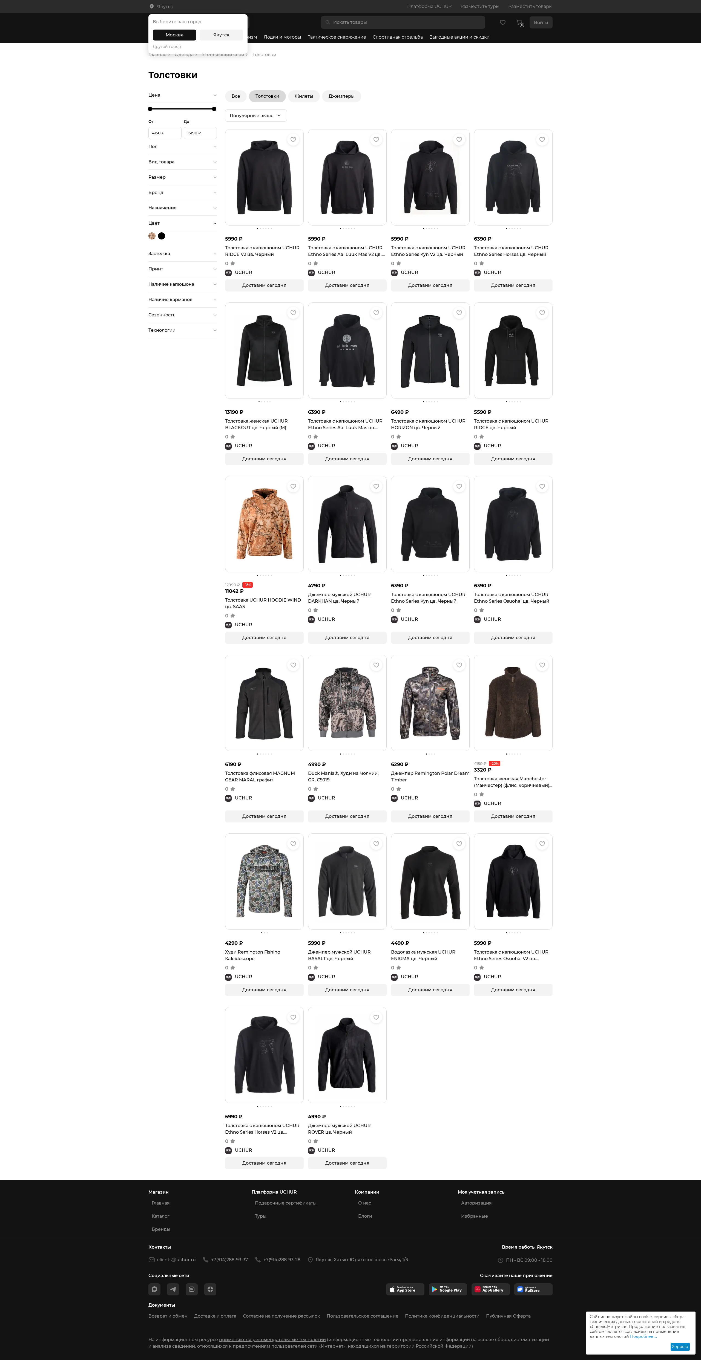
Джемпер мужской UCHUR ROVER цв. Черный (339, 1129)
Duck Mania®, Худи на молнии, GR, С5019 (343, 776)
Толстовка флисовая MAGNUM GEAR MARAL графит (260, 776)
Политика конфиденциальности (442, 1316)
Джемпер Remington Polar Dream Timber (430, 776)
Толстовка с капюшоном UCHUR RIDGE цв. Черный (511, 424)
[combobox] (407, 22)
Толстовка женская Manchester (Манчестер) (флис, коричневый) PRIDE (511, 782)
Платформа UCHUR (429, 6)
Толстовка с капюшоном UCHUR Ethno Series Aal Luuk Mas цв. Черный (345, 424)
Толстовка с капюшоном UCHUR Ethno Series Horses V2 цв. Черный (262, 1129)
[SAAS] (152, 236)
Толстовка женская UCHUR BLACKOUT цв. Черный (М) (256, 424)
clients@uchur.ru (176, 1259)
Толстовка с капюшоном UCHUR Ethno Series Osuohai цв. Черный (511, 598)
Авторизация (476, 1203)
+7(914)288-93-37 (229, 1259)
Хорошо (680, 1346)
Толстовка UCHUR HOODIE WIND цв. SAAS (263, 603)
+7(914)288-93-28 (281, 1259)
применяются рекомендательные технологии (272, 1339)
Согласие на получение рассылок (281, 1316)
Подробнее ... (643, 1336)
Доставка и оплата (215, 1316)
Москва (174, 34)
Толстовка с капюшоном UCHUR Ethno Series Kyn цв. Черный (428, 598)
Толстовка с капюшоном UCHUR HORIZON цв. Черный (428, 424)
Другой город (167, 46)
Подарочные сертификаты (286, 1203)
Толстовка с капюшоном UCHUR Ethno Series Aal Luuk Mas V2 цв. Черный (345, 251)
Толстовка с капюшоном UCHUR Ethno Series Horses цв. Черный (511, 251)
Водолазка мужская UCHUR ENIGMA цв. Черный (423, 955)
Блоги (365, 1216)
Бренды (161, 1229)
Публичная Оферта (508, 1316)
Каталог (160, 1216)
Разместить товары (530, 6)
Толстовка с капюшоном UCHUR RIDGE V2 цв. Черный (262, 251)
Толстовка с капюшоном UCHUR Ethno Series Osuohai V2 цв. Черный (511, 955)
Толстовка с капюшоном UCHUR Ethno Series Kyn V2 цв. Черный (428, 251)
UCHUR (243, 272)
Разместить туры (480, 6)
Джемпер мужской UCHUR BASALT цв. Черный (339, 955)
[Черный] (162, 236)
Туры (260, 1216)
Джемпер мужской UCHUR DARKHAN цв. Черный (339, 598)
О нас (364, 1203)
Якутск (221, 34)
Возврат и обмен (168, 1316)
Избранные (474, 1216)
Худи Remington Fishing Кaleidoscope (252, 955)
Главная (161, 1203)
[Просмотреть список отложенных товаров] (503, 22)
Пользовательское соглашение (362, 1316)
